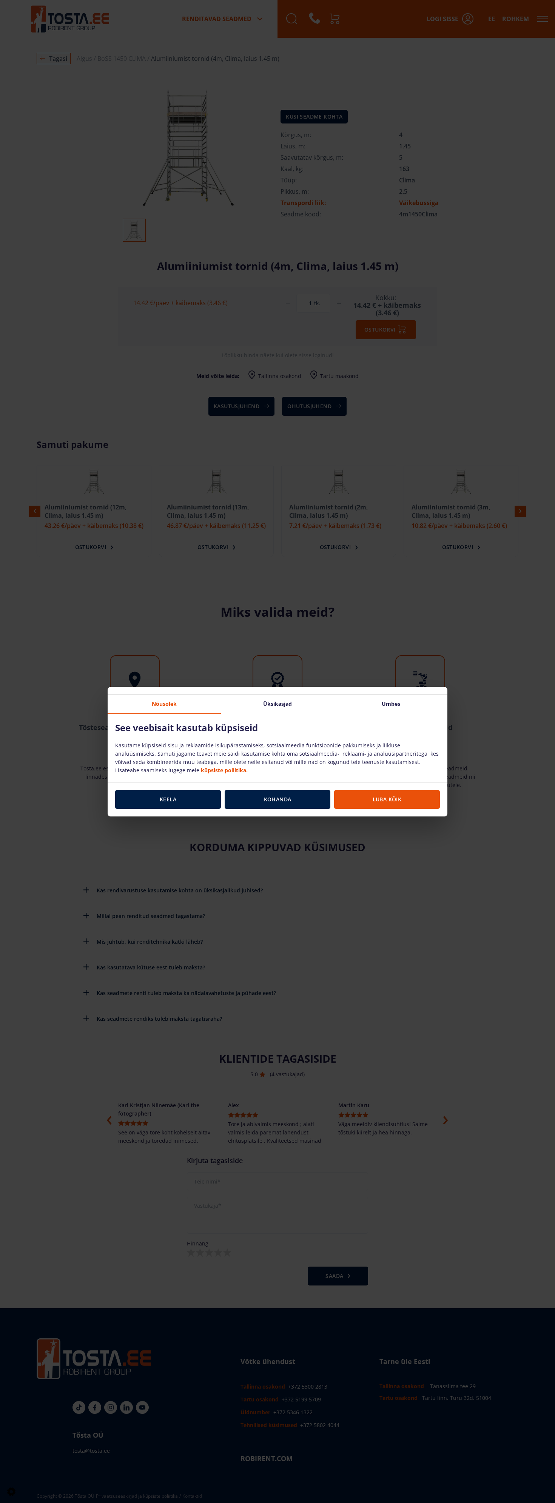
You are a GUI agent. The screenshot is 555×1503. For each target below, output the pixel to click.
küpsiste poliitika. (224, 770)
